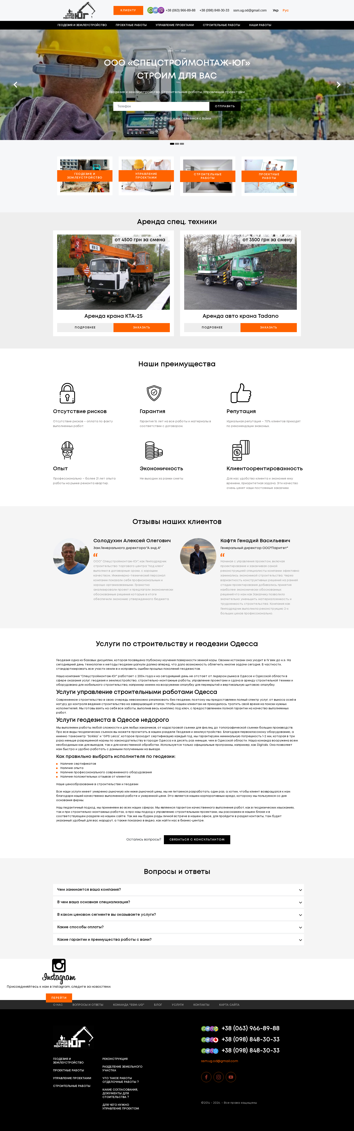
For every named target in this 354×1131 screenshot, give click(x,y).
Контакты (201, 1005)
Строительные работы (221, 25)
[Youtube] (231, 1077)
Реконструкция (115, 1059)
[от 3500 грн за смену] (240, 272)
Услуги (178, 1005)
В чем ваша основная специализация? (93, 902)
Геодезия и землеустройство (82, 25)
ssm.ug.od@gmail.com (250, 10)
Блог (158, 1005)
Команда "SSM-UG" (128, 1005)
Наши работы (260, 25)
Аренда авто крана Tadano (241, 316)
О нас (58, 1005)
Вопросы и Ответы (88, 1005)
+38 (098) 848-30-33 (214, 10)
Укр (276, 10)
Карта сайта (229, 1005)
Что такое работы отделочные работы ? (120, 1080)
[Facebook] (206, 1077)
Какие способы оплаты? (80, 927)
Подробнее (85, 327)
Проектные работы (131, 25)
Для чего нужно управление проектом (120, 1107)
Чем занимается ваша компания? (89, 889)
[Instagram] (218, 1077)
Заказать (141, 327)
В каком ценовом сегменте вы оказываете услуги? (106, 914)
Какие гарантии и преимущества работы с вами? (104, 939)
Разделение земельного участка (122, 1069)
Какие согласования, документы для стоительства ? (120, 1093)
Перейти (59, 998)
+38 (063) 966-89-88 (180, 10)
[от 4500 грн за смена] (113, 272)
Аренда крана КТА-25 (113, 316)
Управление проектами (175, 25)
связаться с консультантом (197, 839)
